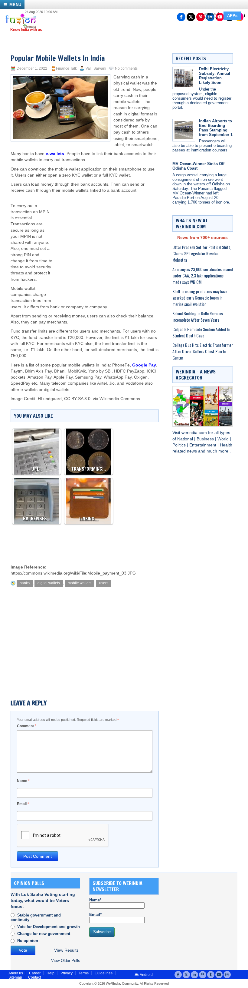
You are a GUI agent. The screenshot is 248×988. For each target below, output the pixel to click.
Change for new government (43, 933)
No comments (126, 68)
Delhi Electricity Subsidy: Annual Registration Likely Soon (214, 76)
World (223, 439)
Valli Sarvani (96, 68)
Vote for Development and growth (48, 926)
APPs (232, 15)
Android (146, 975)
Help (50, 973)
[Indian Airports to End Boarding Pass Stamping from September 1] (183, 130)
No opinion (27, 940)
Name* (95, 900)
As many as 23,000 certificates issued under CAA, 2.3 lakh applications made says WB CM (202, 275)
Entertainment (203, 445)
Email (23, 804)
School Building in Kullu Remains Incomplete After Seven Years (197, 316)
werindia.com (194, 432)
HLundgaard (50, 398)
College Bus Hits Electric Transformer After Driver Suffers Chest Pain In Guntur (202, 351)
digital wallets (49, 583)
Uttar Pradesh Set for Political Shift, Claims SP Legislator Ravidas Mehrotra (201, 253)
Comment (26, 726)
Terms (84, 973)
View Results (66, 950)
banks (25, 583)
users (103, 583)
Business (206, 439)
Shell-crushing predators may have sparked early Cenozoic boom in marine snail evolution (199, 297)
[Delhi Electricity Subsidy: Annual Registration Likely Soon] (183, 78)
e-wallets (55, 153)
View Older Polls (65, 960)
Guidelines (104, 973)
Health (226, 445)
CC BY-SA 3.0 (77, 398)
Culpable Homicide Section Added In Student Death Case (201, 332)
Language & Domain (210, 16)
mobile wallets (79, 583)
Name (23, 781)
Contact (34, 977)
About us (15, 973)
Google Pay (144, 365)
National (185, 439)
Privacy (66, 973)
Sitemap (15, 977)
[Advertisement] (105, 242)
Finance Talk (66, 68)
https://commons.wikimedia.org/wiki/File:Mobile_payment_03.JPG (73, 573)
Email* (95, 914)
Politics (179, 445)
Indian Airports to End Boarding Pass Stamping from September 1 (216, 128)
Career (35, 973)
